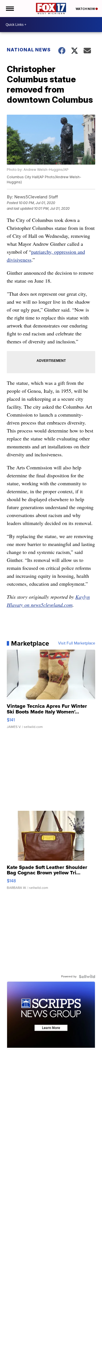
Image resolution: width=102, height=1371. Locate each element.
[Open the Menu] (9, 8)
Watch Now (85, 9)
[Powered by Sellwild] (87, 977)
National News (29, 50)
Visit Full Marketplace (76, 643)
